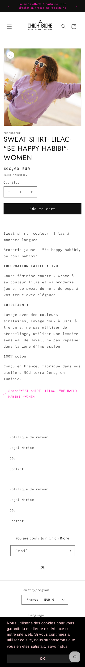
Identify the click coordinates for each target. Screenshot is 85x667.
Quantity (11, 183)
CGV (12, 458)
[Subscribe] (69, 550)
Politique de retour (28, 437)
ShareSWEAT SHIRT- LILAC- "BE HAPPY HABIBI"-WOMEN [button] (42, 394)
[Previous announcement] (9, 6)
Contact (16, 469)
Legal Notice (21, 448)
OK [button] (42, 658)
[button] (9, 26)
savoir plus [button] (58, 646)
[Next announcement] (76, 6)
